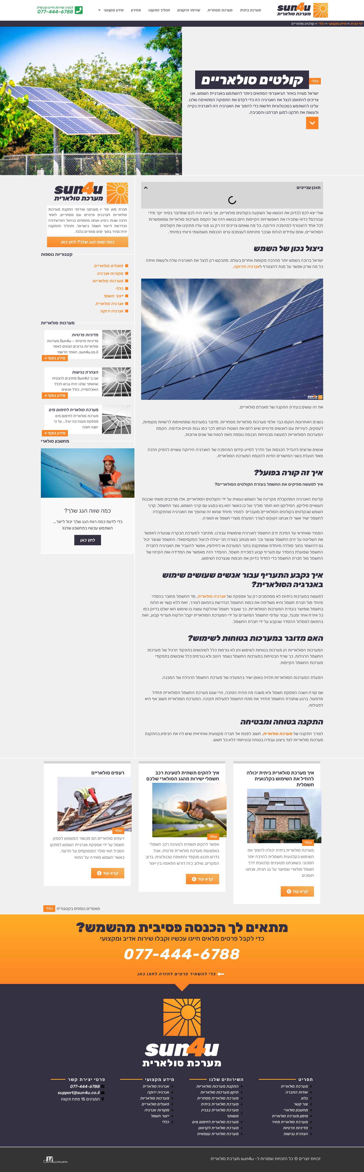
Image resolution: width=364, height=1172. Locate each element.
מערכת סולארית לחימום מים (73, 409)
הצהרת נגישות (85, 372)
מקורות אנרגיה (110, 273)
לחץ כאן (87, 540)
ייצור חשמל (113, 295)
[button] (146, 188)
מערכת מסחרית (220, 10)
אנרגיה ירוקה (111, 311)
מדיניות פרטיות (85, 334)
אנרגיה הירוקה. (246, 266)
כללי (321, 24)
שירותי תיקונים (188, 10)
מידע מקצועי (114, 10)
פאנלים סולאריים (108, 265)
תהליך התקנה (159, 10)
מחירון (136, 10)
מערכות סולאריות (107, 280)
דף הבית (356, 24)
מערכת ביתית (250, 10)
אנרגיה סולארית (212, 596)
